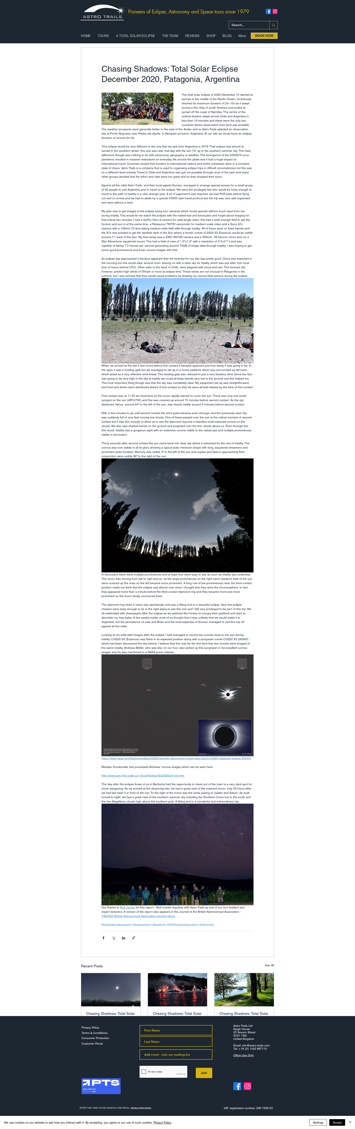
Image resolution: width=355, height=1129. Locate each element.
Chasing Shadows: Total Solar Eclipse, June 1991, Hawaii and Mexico (177, 1015)
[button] (103, 35)
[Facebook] (268, 11)
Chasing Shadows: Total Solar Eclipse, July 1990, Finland (243, 1015)
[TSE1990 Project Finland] (244, 989)
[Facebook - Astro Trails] (237, 1086)
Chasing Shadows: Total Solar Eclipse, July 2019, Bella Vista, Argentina (110, 1015)
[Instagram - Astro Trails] (247, 1086)
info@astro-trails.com (256, 1045)
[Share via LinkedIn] (124, 938)
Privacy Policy (162, 1122)
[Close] (350, 1122)
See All (269, 965)
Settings (318, 1122)
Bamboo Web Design (140, 1107)
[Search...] (273, 25)
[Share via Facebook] (103, 938)
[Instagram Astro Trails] (275, 11)
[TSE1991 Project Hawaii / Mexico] (177, 989)
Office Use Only (243, 1055)
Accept (337, 1122)
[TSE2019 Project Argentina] (111, 989)
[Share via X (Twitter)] (113, 938)
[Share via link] (134, 938)
